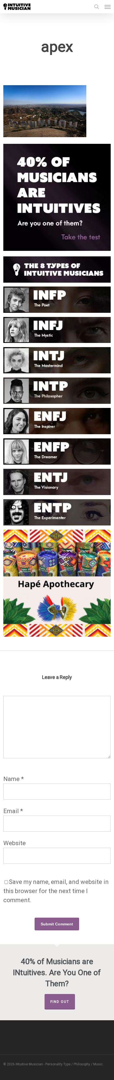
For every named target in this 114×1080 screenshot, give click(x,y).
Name (13, 778)
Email (13, 811)
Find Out (59, 1002)
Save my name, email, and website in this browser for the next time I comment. (56, 891)
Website (14, 843)
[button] (108, 6)
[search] (96, 6)
